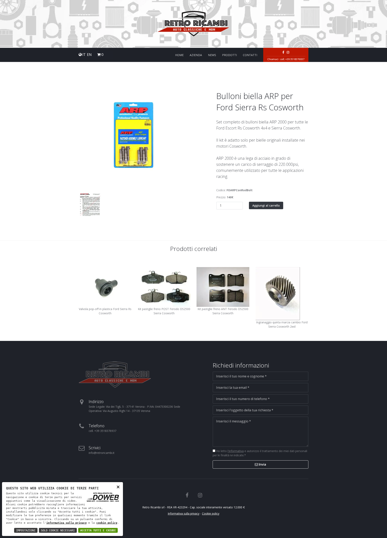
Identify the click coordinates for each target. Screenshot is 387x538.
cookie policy (106, 522)
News (212, 55)
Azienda (196, 55)
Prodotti (229, 55)
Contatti (250, 55)
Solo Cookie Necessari (58, 530)
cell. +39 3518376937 (292, 59)
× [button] (118, 486)
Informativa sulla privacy (183, 513)
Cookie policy (210, 513)
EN (89, 54)
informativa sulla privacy (66, 522)
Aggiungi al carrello (266, 205)
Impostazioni (25, 530)
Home (179, 55)
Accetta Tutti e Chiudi (98, 530)
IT (84, 54)
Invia (262, 464)
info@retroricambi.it (101, 453)
